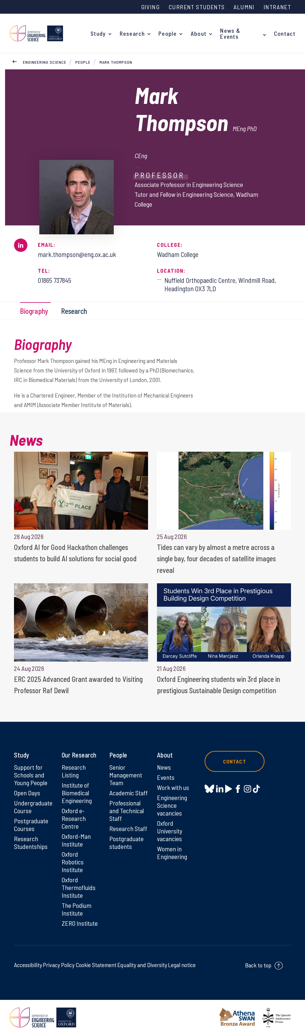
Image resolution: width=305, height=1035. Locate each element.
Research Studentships (31, 842)
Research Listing (74, 771)
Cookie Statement (96, 964)
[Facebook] (238, 789)
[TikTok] (256, 789)
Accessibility (28, 964)
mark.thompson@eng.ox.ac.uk (77, 254)
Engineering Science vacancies (172, 805)
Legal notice (182, 964)
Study (98, 33)
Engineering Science (44, 62)
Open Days (27, 792)
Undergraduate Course (33, 806)
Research (132, 33)
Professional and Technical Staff (126, 810)
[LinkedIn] (220, 789)
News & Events (230, 33)
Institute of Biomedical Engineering (77, 792)
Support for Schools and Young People (30, 774)
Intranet (277, 6)
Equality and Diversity (142, 964)
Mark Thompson (115, 62)
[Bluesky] (209, 789)
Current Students (197, 6)
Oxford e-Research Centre (74, 818)
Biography (34, 311)
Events (166, 777)
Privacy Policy (58, 964)
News (164, 767)
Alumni (244, 6)
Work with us (173, 787)
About (199, 33)
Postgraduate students (126, 842)
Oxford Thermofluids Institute (79, 887)
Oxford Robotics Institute (73, 861)
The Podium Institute (76, 909)
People (167, 33)
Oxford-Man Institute (76, 840)
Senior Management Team (125, 774)
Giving (150, 6)
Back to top (258, 965)
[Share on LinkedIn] (20, 245)
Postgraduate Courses (31, 824)
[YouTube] (228, 789)
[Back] (15, 60)
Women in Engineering (172, 852)
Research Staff (128, 828)
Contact (284, 33)
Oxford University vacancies (169, 830)
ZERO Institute (80, 923)
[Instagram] (247, 789)
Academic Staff (128, 792)
